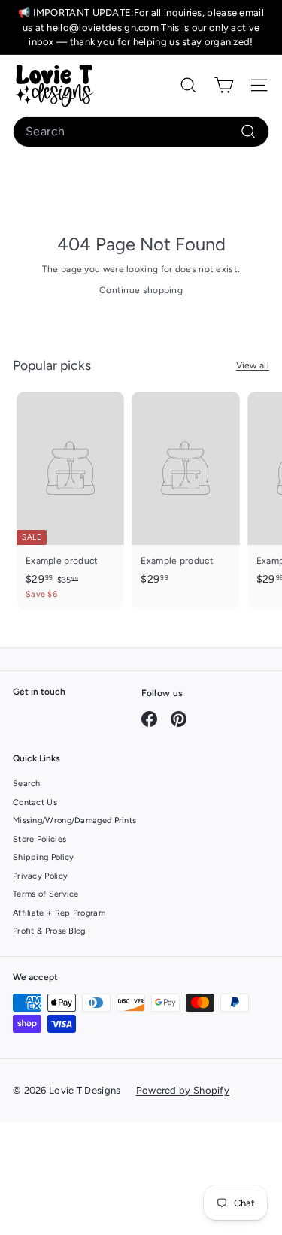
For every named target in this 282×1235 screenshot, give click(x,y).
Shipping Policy (43, 857)
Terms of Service (46, 894)
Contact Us (35, 802)
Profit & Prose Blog (49, 931)
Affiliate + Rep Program (59, 913)
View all (252, 365)
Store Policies (39, 839)
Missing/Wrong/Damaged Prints (74, 820)
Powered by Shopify (182, 1090)
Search (27, 784)
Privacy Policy (40, 876)
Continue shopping (141, 290)
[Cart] (223, 85)
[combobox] (141, 131)
